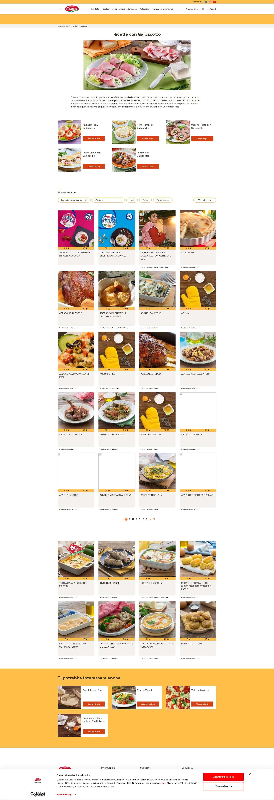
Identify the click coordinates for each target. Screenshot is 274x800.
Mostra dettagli (64, 794)
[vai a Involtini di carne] (116, 559)
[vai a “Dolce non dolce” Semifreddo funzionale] (116, 228)
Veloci (145, 200)
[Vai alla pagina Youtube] (214, 2)
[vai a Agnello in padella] (198, 410)
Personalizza (221, 786)
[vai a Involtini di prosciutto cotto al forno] (76, 619)
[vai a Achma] (198, 289)
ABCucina (144, 9)
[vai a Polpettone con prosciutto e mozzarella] (116, 619)
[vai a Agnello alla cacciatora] (198, 350)
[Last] (153, 519)
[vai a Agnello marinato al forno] (116, 471)
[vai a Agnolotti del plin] (157, 471)
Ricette (105, 9)
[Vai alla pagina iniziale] (72, 9)
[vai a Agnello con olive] (157, 410)
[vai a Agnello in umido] (76, 471)
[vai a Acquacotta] (116, 350)
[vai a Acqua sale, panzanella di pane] (76, 350)
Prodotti (95, 9)
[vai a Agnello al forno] (157, 350)
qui (163, 783)
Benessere (132, 9)
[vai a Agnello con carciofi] (116, 410)
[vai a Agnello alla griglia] (76, 410)
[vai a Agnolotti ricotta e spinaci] (198, 471)
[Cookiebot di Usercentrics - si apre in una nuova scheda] (37, 794)
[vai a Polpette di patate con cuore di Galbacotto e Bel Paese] (198, 559)
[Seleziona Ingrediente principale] (74, 200)
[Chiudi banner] (250, 774)
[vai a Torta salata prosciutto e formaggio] (157, 619)
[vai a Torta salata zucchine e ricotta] (76, 559)
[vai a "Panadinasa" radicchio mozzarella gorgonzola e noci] (157, 228)
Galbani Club (192, 9)
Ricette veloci (118, 9)
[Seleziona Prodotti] (108, 200)
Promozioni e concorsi (162, 9)
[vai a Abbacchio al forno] (76, 289)
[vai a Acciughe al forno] (157, 289)
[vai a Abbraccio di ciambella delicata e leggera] (116, 289)
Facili (132, 200)
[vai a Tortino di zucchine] (157, 559)
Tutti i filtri (206, 200)
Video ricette (163, 200)
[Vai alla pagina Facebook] (205, 2)
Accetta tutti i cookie (223, 777)
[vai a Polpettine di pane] (198, 619)
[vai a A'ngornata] (198, 228)
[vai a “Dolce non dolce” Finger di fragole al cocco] (76, 228)
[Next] (150, 519)
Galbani (60, 26)
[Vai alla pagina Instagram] (210, 2)
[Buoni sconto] (203, 9)
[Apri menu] (59, 9)
